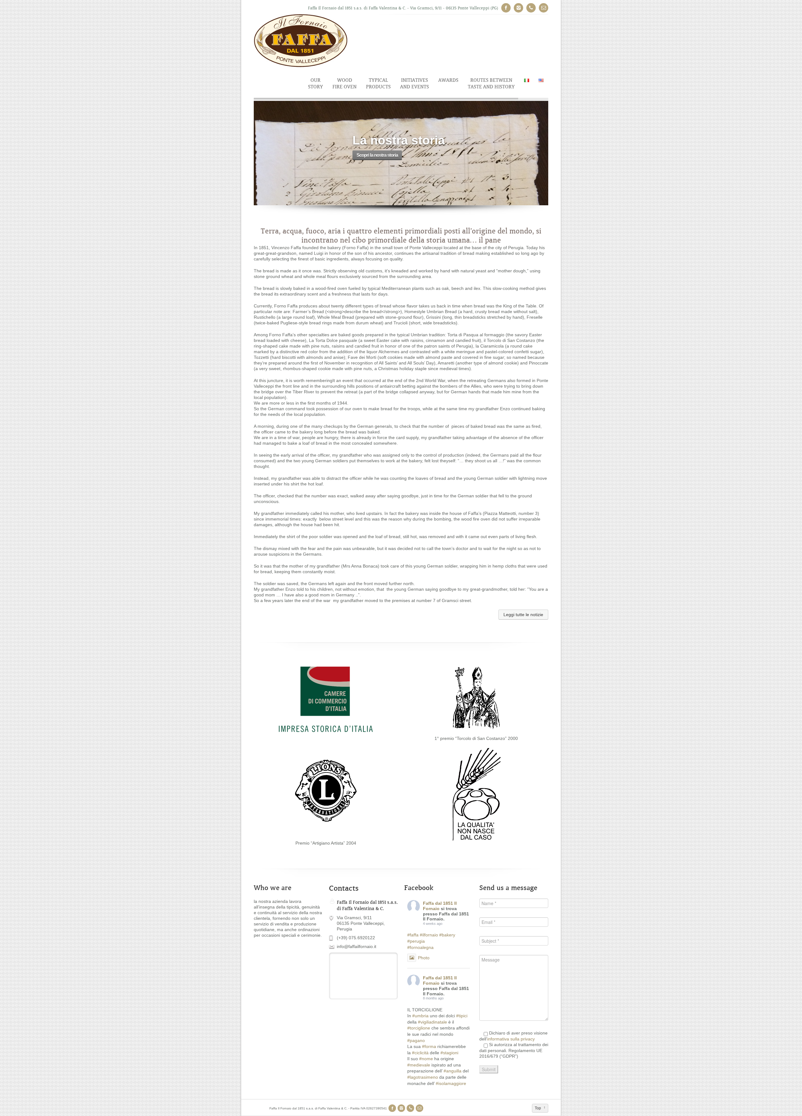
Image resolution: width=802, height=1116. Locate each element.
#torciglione (418, 1027)
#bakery (447, 934)
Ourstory (315, 83)
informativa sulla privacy (511, 1038)
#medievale (418, 1064)
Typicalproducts (378, 83)
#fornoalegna (420, 947)
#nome (426, 1058)
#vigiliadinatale (432, 1021)
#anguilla (452, 1070)
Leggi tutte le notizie (523, 614)
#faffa (413, 934)
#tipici (461, 1015)
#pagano (416, 1040)
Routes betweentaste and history (491, 83)
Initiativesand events (414, 83)
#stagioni (449, 1052)
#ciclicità (420, 1052)
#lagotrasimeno (422, 1077)
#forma (429, 1046)
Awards (448, 80)
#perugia (416, 941)
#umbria (420, 1015)
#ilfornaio (429, 934)
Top (538, 1108)
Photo (424, 957)
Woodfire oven (344, 83)
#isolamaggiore (451, 1083)
